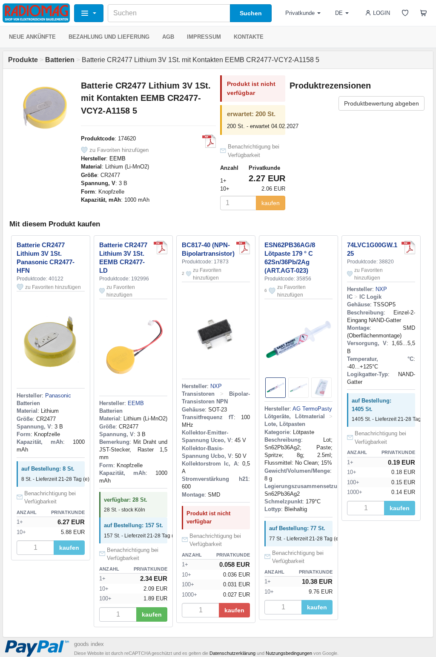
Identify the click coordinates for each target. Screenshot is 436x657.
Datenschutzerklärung (232, 653)
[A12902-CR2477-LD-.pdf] (160, 247)
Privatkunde (300, 13)
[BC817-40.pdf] (243, 247)
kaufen (270, 203)
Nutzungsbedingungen (289, 653)
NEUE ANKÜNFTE (32, 37)
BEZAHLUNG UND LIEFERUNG (109, 37)
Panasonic (58, 395)
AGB (168, 37)
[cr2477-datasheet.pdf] (209, 141)
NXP (216, 386)
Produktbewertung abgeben (381, 103)
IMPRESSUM (204, 37)
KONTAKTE (249, 37)
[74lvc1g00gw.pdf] (408, 247)
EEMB (117, 158)
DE (339, 13)
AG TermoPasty (312, 409)
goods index (89, 644)
